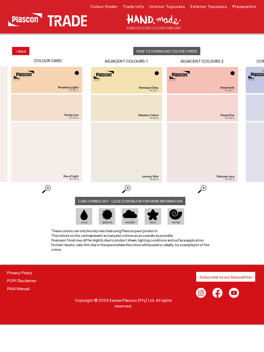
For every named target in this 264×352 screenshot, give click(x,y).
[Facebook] (217, 293)
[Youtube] (234, 293)
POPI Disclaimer (22, 280)
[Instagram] (201, 293)
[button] (104, 6)
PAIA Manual (18, 288)
